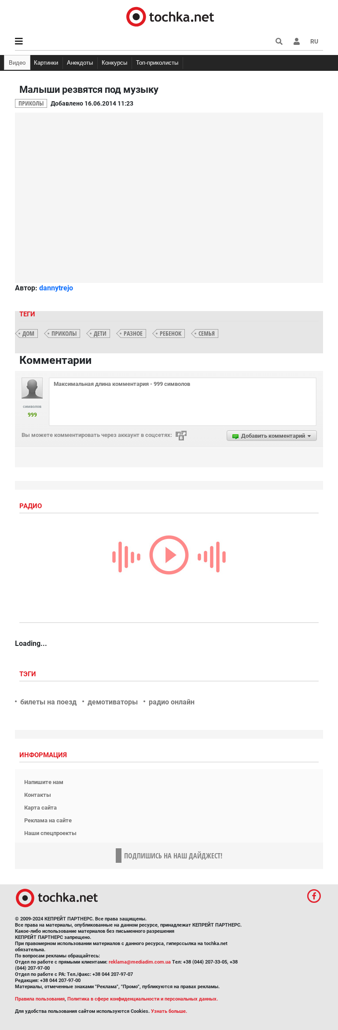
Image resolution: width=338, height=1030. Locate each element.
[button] (296, 41)
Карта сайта (40, 807)
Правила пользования (40, 999)
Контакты (37, 795)
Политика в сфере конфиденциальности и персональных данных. (142, 999)
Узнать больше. (169, 1011)
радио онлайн (172, 702)
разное (133, 333)
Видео (17, 62)
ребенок (170, 333)
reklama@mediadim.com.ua (140, 962)
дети (100, 333)
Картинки (46, 62)
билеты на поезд (48, 702)
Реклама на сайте (48, 820)
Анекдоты (80, 62)
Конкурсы (114, 62)
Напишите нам (43, 782)
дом (28, 333)
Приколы (31, 103)
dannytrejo (56, 288)
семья (206, 333)
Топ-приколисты (157, 62)
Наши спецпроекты (50, 833)
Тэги (28, 674)
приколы (64, 333)
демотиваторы (113, 702)
